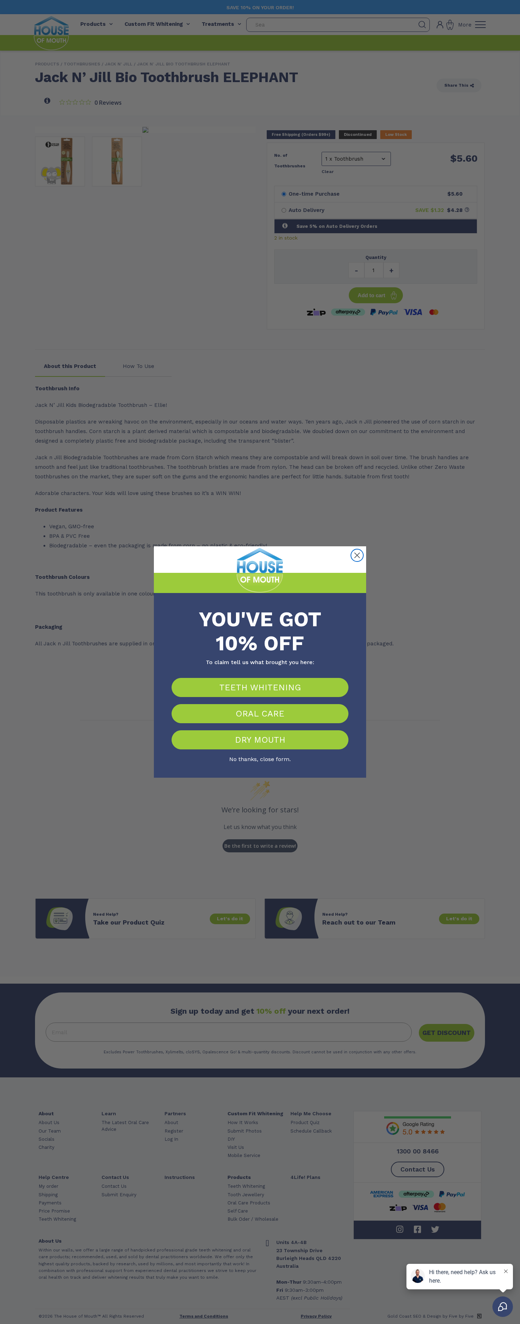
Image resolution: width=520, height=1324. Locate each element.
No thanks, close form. (260, 758)
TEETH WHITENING (260, 687)
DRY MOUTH (260, 740)
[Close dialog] (357, 555)
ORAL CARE (260, 714)
